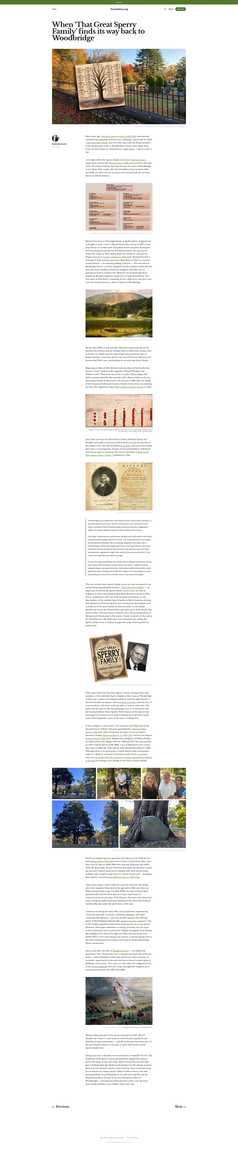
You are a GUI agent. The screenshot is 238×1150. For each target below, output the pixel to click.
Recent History (132, 1138)
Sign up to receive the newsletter (112, 1138)
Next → (180, 1106)
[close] (235, 2)
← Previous (60, 1106)
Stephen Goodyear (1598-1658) (117, 257)
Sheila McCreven (59, 144)
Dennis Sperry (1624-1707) (122, 163)
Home (54, 9)
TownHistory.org (119, 9)
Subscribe (180, 9)
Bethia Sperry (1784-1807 (102, 861)
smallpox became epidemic (133, 921)
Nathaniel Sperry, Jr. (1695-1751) (118, 735)
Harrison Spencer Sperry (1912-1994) (118, 136)
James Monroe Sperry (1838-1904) (124, 877)
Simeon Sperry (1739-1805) (98, 738)
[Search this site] (165, 9)
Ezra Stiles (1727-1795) (130, 446)
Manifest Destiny (121, 951)
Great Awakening (100, 967)
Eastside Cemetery (127, 702)
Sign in (171, 9)
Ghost (130, 1142)
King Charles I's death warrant (129, 387)
